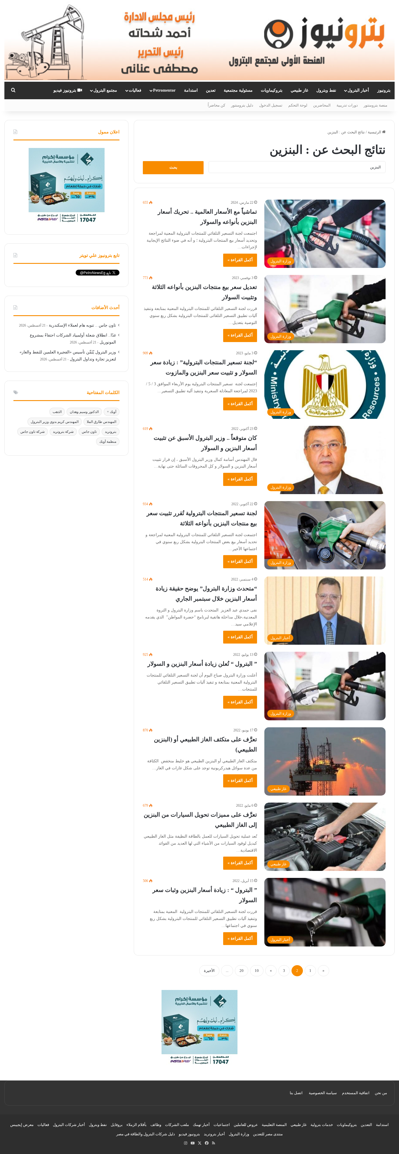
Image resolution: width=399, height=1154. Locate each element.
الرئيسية (375, 132)
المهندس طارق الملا (101, 422)
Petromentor (164, 90)
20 (242, 970)
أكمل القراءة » (240, 260)
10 (257, 970)
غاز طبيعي (299, 90)
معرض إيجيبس (22, 1124)
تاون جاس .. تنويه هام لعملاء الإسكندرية (82, 325)
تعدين (211, 90)
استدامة (191, 90)
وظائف (155, 1124)
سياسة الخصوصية (323, 1093)
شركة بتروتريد (63, 432)
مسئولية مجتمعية (238, 90)
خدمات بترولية (321, 1124)
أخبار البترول (358, 90)
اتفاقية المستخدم (355, 1093)
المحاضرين (322, 105)
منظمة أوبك (107, 442)
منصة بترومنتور (375, 105)
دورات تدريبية (347, 105)
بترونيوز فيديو (65, 90)
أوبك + (111, 412)
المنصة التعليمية (274, 1124)
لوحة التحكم (297, 105)
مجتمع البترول (105, 90)
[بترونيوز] (199, 40)
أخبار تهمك (201, 1124)
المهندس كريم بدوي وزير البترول (55, 422)
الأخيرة (209, 970)
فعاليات (135, 90)
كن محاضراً (216, 105)
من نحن (381, 1093)
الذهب (57, 412)
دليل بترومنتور (242, 105)
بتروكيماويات (271, 90)
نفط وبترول (326, 90)
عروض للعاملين (246, 1124)
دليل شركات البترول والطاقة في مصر (145, 1134)
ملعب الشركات (177, 1124)
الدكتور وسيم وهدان (84, 412)
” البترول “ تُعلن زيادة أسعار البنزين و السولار (202, 663)
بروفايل (117, 1124)
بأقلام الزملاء (136, 1124)
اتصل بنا (296, 1093)
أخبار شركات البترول (69, 1124)
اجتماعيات (222, 1124)
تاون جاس (89, 432)
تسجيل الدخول (270, 105)
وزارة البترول (239, 1134)
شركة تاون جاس (32, 432)
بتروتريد (110, 432)
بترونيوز (384, 90)
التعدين (366, 1124)
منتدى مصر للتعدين (268, 1134)
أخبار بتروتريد (214, 1134)
